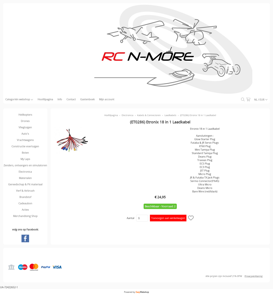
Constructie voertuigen (25, 146)
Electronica (25, 171)
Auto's (25, 133)
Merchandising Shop (25, 216)
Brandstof (25, 197)
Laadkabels (170, 115)
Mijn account (106, 99)
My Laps (25, 159)
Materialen (25, 178)
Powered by (136, 292)
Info (60, 99)
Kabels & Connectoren (149, 115)
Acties (25, 209)
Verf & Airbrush (25, 190)
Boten (25, 152)
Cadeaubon (25, 203)
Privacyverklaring (254, 276)
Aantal (130, 218)
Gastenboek (87, 99)
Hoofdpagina (45, 99)
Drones (25, 121)
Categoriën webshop (17, 99)
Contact (71, 99)
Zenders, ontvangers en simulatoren (25, 165)
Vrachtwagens (25, 140)
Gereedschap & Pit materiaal (25, 184)
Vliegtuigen (25, 127)
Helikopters (25, 114)
